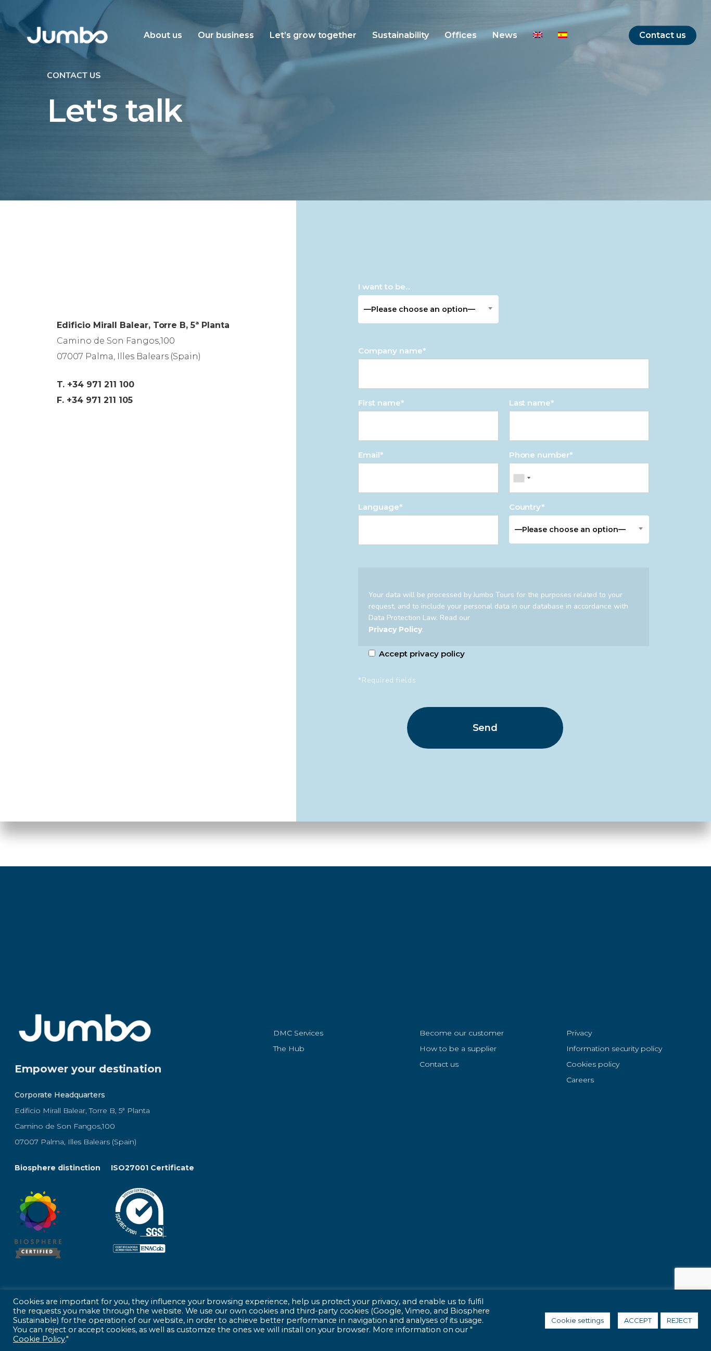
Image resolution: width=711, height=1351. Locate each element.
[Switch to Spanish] (562, 35)
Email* (371, 455)
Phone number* (541, 455)
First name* (381, 403)
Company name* (392, 351)
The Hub (288, 1048)
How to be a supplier (458, 1048)
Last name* (532, 403)
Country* (567, 518)
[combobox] (428, 309)
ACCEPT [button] (638, 1320)
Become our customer (461, 1033)
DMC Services (298, 1033)
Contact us (439, 1064)
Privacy (579, 1033)
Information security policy (614, 1048)
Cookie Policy (39, 1339)
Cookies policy (592, 1064)
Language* (380, 507)
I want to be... (416, 298)
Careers (580, 1079)
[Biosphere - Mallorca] (38, 1263)
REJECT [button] (679, 1320)
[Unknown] (522, 478)
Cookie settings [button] (577, 1320)
